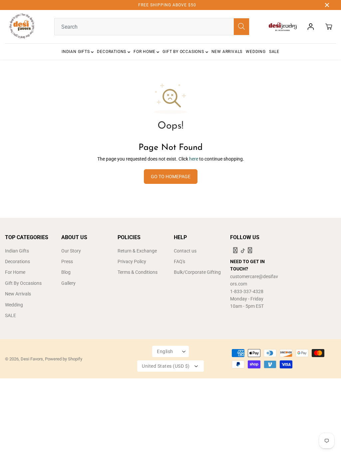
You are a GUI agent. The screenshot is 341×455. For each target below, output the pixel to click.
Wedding (256, 51)
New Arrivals (227, 51)
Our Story (71, 250)
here (193, 159)
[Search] (241, 26)
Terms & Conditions (138, 272)
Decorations (112, 51)
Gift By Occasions (184, 51)
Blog (66, 272)
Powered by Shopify (63, 358)
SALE (274, 51)
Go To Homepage (170, 176)
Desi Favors (32, 358)
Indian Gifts (76, 51)
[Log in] (310, 26)
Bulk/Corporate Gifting (197, 272)
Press (67, 261)
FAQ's (179, 261)
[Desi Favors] (21, 26)
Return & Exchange (137, 250)
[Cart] (328, 26)
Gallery (68, 283)
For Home (145, 51)
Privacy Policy (132, 261)
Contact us (185, 250)
